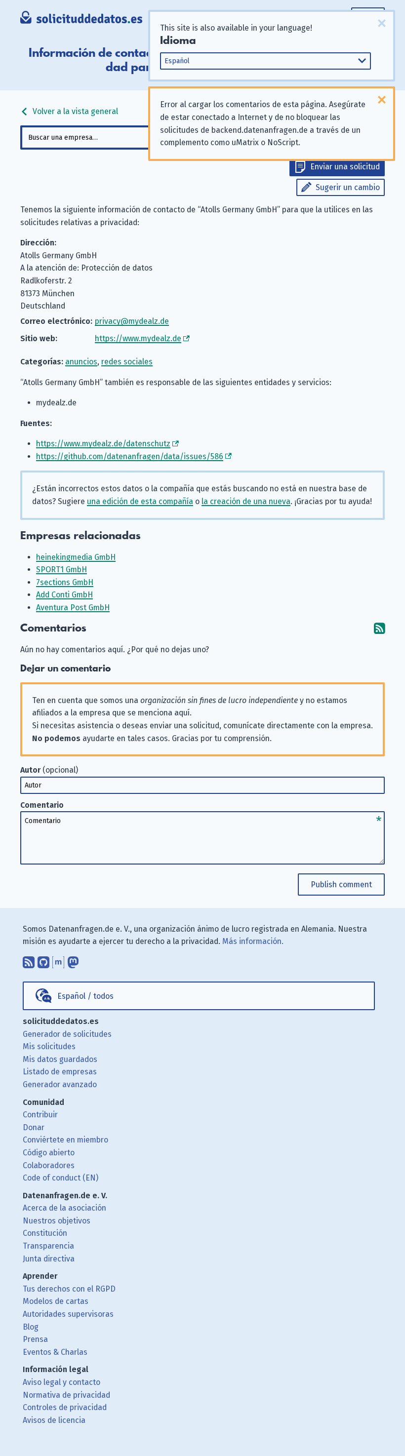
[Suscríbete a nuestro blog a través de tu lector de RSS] (29, 960)
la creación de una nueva (246, 501)
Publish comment (341, 884)
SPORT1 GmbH (61, 569)
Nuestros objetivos (56, 1220)
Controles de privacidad (65, 1407)
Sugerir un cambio (348, 187)
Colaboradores (49, 1165)
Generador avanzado (60, 1084)
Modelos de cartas (55, 1301)
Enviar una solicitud (345, 166)
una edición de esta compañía (140, 501)
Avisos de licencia (54, 1420)
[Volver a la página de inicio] (81, 19)
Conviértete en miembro (65, 1139)
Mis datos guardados (60, 1059)
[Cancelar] (382, 23)
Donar (33, 1127)
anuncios (81, 361)
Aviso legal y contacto (61, 1382)
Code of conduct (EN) (60, 1177)
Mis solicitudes (49, 1046)
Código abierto (49, 1152)
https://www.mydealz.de (138, 338)
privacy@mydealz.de (132, 321)
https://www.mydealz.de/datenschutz (103, 443)
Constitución (45, 1233)
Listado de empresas (60, 1071)
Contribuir (40, 1114)
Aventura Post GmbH (73, 607)
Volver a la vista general (74, 111)
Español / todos (85, 996)
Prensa (35, 1339)
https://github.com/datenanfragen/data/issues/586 (129, 456)
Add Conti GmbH (64, 594)
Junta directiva (49, 1258)
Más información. (253, 941)
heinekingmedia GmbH (76, 557)
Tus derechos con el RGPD (69, 1289)
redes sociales (127, 361)
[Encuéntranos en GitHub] (43, 960)
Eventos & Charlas (55, 1352)
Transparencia (48, 1246)
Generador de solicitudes (67, 1034)
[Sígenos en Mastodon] (73, 960)
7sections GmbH (64, 582)
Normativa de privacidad (66, 1395)
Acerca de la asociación (64, 1208)
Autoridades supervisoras (68, 1314)
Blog (31, 1327)
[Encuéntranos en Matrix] (58, 960)
